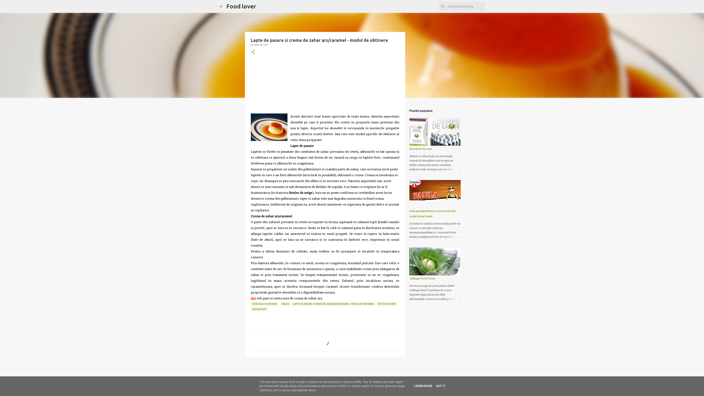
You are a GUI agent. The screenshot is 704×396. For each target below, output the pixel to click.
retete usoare (387, 304)
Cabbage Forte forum (422, 278)
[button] (253, 52)
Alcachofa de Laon (420, 148)
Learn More (423, 386)
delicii (285, 304)
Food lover (241, 6)
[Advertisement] (325, 87)
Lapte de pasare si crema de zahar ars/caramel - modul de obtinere (333, 304)
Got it (440, 386)
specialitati (259, 309)
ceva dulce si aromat (265, 304)
